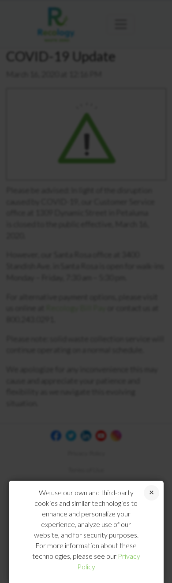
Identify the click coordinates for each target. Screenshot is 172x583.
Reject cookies (151, 493)
